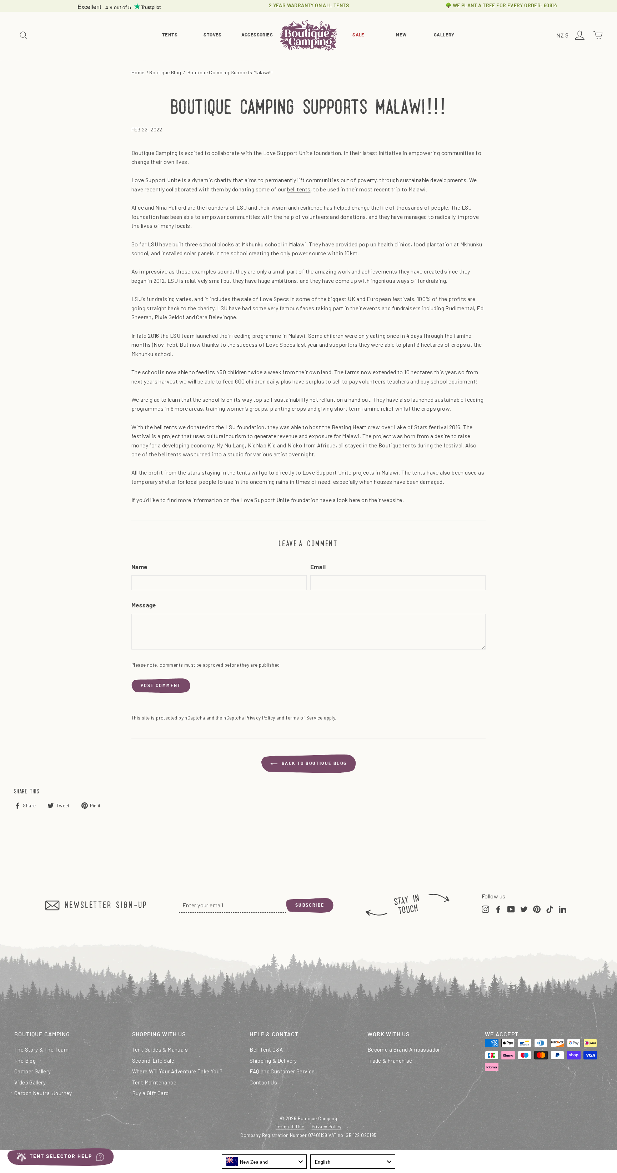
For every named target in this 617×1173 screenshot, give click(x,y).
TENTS (169, 35)
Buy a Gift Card (150, 1093)
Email (318, 567)
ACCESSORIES (257, 35)
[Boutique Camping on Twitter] (524, 908)
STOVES (212, 35)
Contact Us (263, 1082)
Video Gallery (30, 1082)
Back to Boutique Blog (313, 763)
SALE (358, 35)
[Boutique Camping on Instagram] (485, 908)
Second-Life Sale (153, 1060)
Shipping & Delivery (273, 1060)
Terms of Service (303, 718)
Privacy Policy (260, 718)
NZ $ (563, 36)
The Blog (25, 1060)
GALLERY (444, 35)
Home (138, 72)
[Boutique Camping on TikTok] (549, 908)
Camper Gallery (32, 1071)
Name (139, 567)
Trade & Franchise (389, 1060)
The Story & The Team (41, 1049)
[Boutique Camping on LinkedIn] (562, 908)
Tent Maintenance (154, 1082)
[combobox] (264, 1161)
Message (143, 605)
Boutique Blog (165, 72)
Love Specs (274, 298)
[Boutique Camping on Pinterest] (537, 908)
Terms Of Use (290, 1126)
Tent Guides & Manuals (160, 1049)
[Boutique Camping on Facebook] (498, 908)
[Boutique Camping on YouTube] (511, 908)
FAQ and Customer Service (282, 1071)
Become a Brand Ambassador (403, 1049)
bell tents (298, 189)
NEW (401, 35)
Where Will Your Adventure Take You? (177, 1071)
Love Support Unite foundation (302, 152)
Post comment (161, 685)
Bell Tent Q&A (266, 1049)
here (354, 499)
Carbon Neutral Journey (43, 1093)
